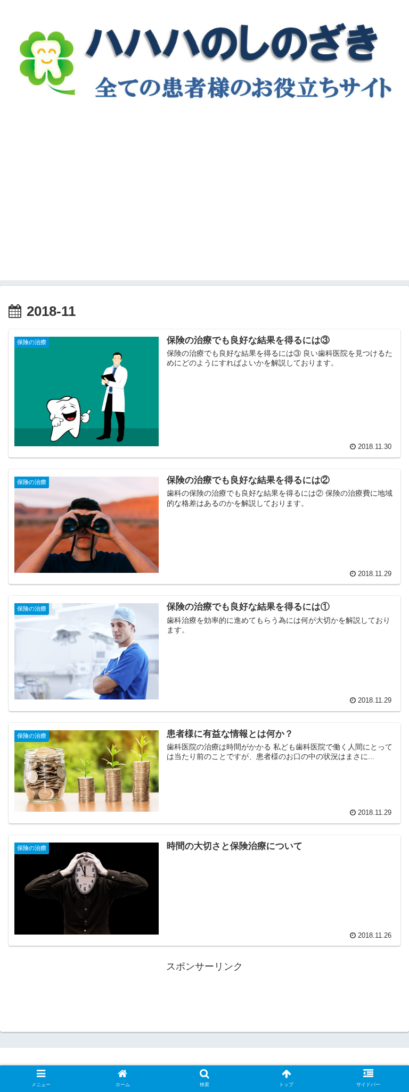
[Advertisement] (204, 205)
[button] (378, 932)
